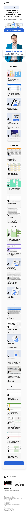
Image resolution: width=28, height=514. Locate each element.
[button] (14, 30)
